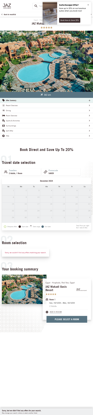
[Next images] (90, 61)
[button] (45, 95)
